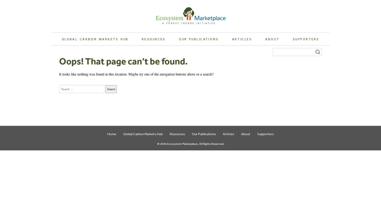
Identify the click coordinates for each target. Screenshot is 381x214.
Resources (154, 39)
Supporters (306, 39)
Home (111, 134)
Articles (242, 39)
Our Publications (199, 39)
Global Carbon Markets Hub (95, 39)
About (272, 39)
